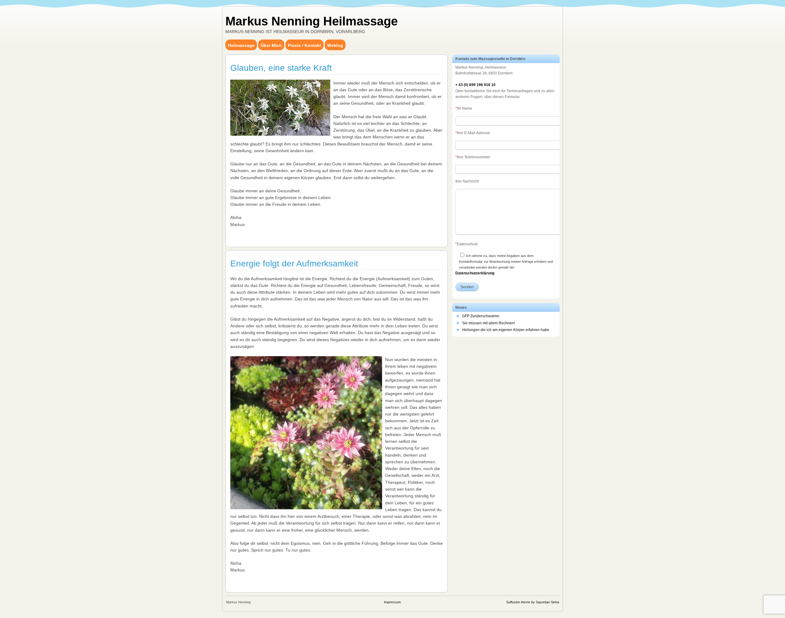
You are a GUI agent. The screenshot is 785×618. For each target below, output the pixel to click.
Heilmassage (241, 45)
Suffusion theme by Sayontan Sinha (532, 602)
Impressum (392, 602)
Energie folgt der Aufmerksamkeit (294, 263)
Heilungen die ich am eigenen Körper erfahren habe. (506, 330)
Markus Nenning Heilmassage (311, 21)
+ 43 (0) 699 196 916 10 (475, 85)
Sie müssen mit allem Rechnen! (488, 323)
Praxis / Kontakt (304, 45)
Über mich (271, 45)
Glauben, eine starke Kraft (281, 68)
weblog (335, 45)
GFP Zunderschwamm (480, 316)
